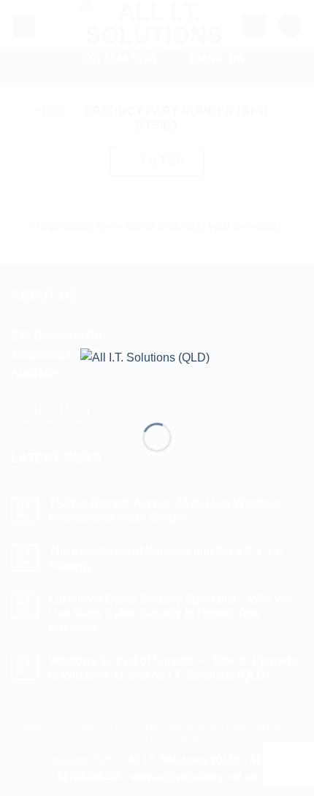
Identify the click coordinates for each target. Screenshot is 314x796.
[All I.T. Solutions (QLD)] (157, 374)
